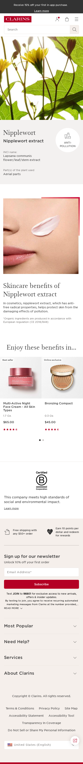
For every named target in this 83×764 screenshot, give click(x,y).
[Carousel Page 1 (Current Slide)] (40, 440)
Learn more (11, 508)
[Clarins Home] (17, 19)
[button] (41, 643)
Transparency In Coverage (41, 740)
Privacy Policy (49, 726)
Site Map (71, 726)
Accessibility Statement (26, 733)
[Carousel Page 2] (43, 440)
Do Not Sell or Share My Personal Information (41, 747)
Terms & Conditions (20, 726)
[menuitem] (57, 19)
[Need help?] (75, 740)
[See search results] (74, 29)
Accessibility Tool (61, 733)
